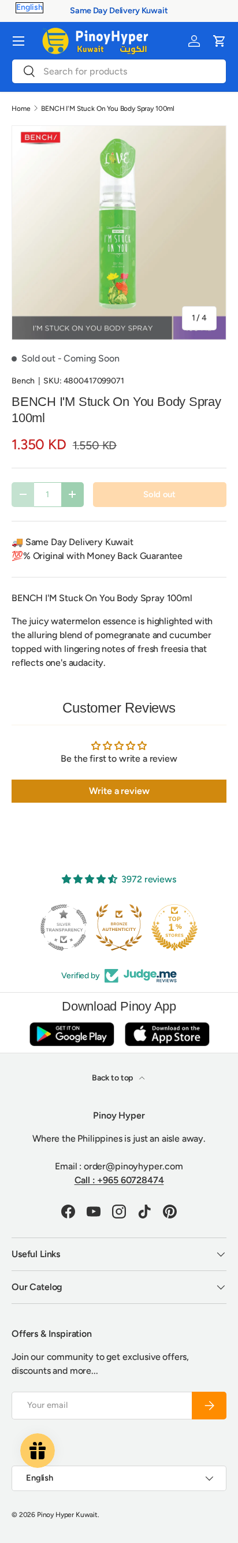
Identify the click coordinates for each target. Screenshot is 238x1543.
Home (21, 108)
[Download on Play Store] (71, 1034)
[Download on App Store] (167, 1034)
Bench (23, 381)
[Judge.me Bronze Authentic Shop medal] (119, 927)
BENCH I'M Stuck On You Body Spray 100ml (107, 108)
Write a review (119, 790)
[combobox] (119, 71)
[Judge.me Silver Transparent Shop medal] (63, 927)
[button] (219, 41)
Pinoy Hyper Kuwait (67, 1515)
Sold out (159, 494)
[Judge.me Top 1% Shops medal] (174, 927)
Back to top (113, 1078)
